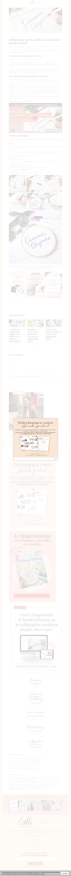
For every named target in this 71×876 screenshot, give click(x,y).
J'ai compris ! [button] (65, 873)
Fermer (55, 458)
